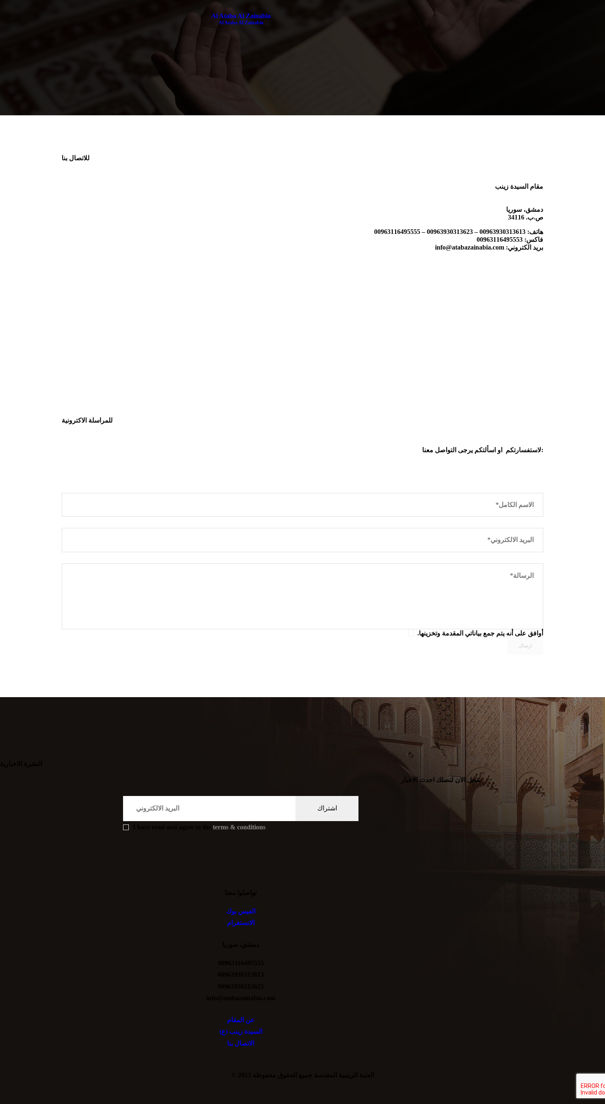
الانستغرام (241, 922)
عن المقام (241, 1019)
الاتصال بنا (240, 1043)
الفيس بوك (241, 911)
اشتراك (327, 808)
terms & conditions (239, 827)
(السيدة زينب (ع (241, 1031)
